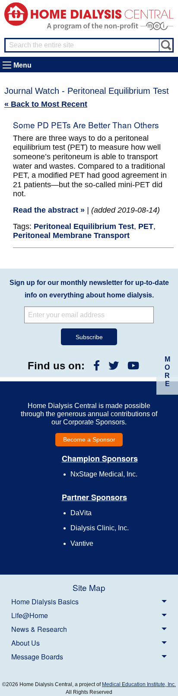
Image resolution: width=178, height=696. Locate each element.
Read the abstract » (49, 210)
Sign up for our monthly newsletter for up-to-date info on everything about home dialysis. (89, 289)
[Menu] (7, 65)
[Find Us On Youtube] (133, 365)
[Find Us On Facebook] (96, 365)
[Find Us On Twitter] (113, 365)
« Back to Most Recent (45, 104)
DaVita (81, 513)
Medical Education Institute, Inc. (139, 684)
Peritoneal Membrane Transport (71, 235)
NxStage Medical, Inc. (103, 474)
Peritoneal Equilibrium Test (84, 226)
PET (145, 226)
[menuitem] (89, 601)
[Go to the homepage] (89, 13)
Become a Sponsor (89, 439)
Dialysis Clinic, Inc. (99, 528)
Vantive (81, 543)
